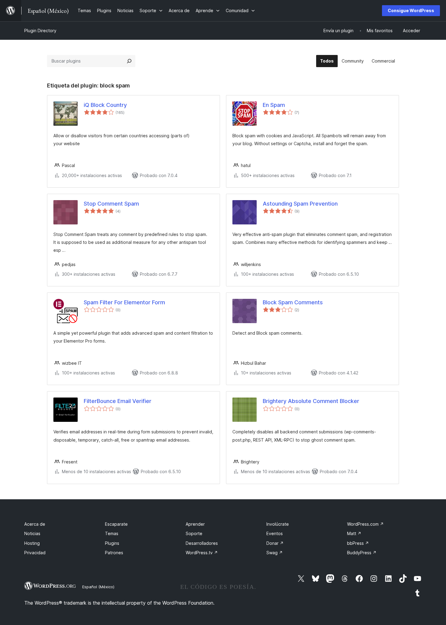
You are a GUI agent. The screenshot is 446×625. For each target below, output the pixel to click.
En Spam (274, 105)
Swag (274, 552)
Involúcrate (277, 524)
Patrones (114, 552)
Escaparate (116, 524)
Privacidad (35, 552)
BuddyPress (362, 552)
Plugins (112, 543)
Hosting (32, 543)
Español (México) (98, 586)
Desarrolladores (202, 543)
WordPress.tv (202, 552)
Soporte (194, 533)
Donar (275, 543)
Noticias (32, 533)
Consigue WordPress (411, 10)
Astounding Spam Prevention (300, 203)
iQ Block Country (105, 105)
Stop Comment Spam (111, 203)
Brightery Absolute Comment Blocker (311, 401)
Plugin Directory (40, 30)
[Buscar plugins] (129, 61)
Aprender (195, 524)
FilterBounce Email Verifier (117, 401)
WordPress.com (365, 524)
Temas (111, 533)
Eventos (274, 533)
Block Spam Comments (293, 302)
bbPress (358, 543)
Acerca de (34, 524)
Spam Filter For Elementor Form (124, 302)
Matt (354, 533)
